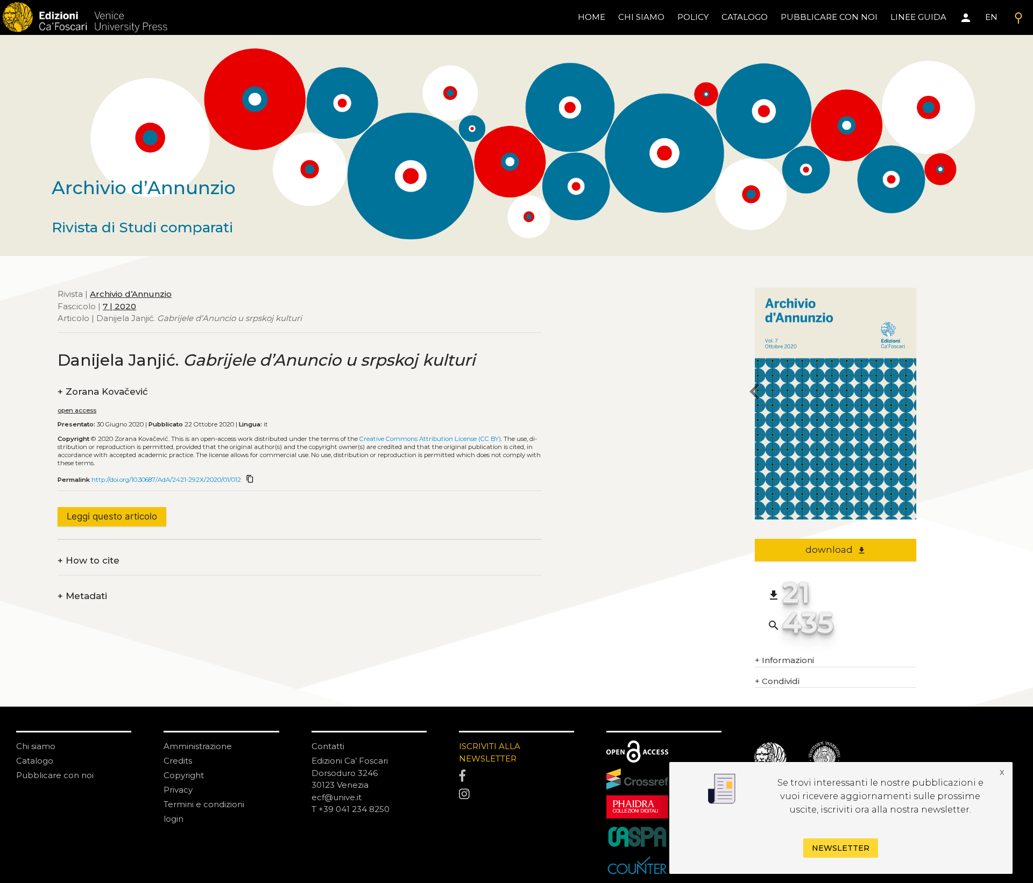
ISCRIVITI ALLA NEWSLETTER (489, 752)
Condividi (777, 681)
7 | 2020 (119, 306)
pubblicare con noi (829, 17)
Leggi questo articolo (112, 516)
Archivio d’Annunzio (131, 294)
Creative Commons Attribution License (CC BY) (430, 439)
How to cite (88, 561)
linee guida (918, 17)
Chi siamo (35, 746)
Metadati (82, 596)
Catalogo (34, 761)
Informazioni (784, 660)
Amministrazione (198, 746)
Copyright (184, 775)
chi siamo (641, 17)
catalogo (744, 17)
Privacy (178, 790)
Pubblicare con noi (55, 775)
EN (991, 17)
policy (693, 17)
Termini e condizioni (204, 804)
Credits (178, 761)
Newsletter (840, 848)
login (173, 819)
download (835, 549)
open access (77, 410)
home (591, 17)
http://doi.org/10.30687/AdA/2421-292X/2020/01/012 (166, 479)
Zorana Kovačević (103, 392)
